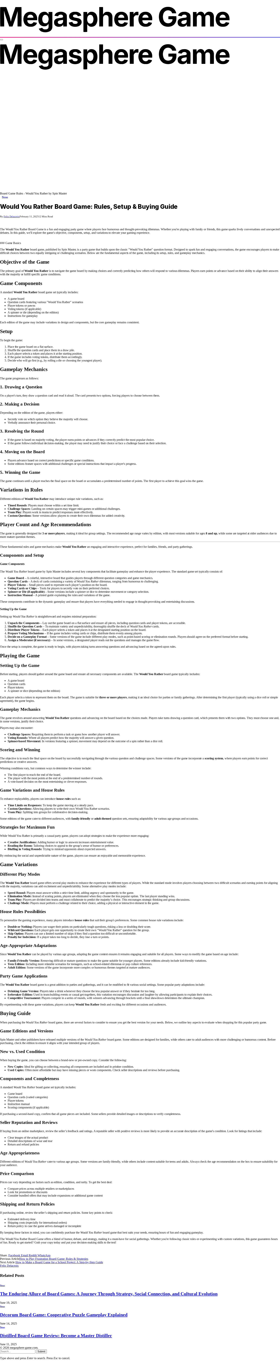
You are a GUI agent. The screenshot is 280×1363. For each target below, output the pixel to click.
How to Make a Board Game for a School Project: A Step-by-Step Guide (59, 1262)
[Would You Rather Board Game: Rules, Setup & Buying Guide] (122, 190)
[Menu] (1, 39)
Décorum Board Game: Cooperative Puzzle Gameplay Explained (63, 1314)
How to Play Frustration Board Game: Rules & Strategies (53, 1258)
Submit (41, 1351)
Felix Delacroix (12, 216)
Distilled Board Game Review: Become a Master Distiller (56, 1335)
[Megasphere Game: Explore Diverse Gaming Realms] (115, 35)
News (5, 197)
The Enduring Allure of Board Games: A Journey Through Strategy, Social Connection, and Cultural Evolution (109, 1293)
